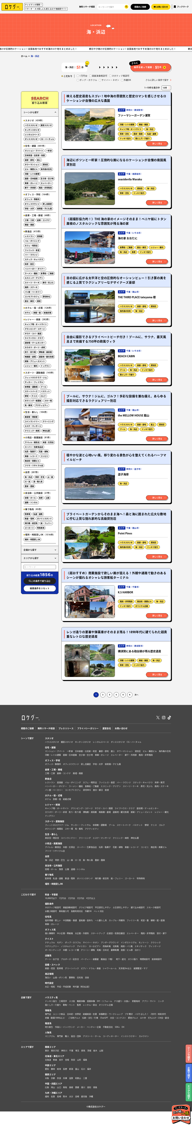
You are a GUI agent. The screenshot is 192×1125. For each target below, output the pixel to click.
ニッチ (161, 1001)
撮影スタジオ (46, 125)
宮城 (67, 1060)
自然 (47, 856)
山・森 (50, 477)
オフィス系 (50, 930)
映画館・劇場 (30, 357)
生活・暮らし (51, 834)
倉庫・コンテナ (43, 220)
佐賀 (53, 1096)
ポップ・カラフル (73, 942)
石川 (83, 1069)
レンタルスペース (32, 135)
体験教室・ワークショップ (111, 1014)
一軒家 (49, 151)
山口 (59, 1087)
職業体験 (81, 1001)
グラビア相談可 (86, 907)
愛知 (47, 1069)
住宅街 (80, 978)
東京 (47, 1051)
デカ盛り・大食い (122, 1001)
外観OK (88, 911)
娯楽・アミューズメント (35, 361)
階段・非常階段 (126, 601)
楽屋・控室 (50, 968)
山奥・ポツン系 (60, 978)
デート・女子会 (52, 959)
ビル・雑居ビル (31, 169)
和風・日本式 (103, 950)
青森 (55, 1060)
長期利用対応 (77, 911)
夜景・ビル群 (127, 950)
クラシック (156, 942)
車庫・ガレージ (31, 183)
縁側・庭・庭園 (158, 920)
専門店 (48, 1014)
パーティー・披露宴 (90, 959)
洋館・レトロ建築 (127, 124)
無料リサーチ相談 (87, 7)
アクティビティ (41, 405)
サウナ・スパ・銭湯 (33, 333)
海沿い (48, 978)
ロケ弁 (143, 1018)
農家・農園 (138, 134)
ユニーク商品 (59, 1014)
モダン (60, 942)
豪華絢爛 (115, 950)
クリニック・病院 (32, 431)
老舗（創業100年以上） (55, 1018)
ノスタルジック (68, 946)
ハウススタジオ (126, 188)
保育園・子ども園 (44, 209)
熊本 (65, 1096)
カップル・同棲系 (117, 920)
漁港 (133, 252)
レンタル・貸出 (90, 1005)
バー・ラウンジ (31, 255)
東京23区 (55, 1051)
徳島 (95, 1087)
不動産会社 (108, 1027)
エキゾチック (141, 946)
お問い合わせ (121, 728)
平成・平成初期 (64, 987)
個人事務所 (50, 933)
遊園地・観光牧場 (46, 357)
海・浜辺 (149, 129)
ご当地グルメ (74, 1018)
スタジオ (49, 738)
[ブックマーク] (111, 112)
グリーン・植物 (88, 950)
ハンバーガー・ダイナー (35, 269)
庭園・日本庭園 (31, 178)
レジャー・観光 (157, 247)
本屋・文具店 (48, 442)
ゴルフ (43, 396)
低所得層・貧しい (53, 920)
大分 (71, 1096)
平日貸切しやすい (103, 907)
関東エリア (50, 1047)
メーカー (81, 1027)
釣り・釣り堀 (30, 352)
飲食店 (48, 779)
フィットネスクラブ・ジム (36, 377)
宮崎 (77, 1096)
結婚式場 (47, 313)
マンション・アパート (34, 151)
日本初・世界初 (74, 1014)
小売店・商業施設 (53, 843)
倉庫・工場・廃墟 (53, 770)
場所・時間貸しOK (32, 539)
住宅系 (48, 917)
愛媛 (77, 1087)
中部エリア (50, 1065)
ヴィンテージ (155, 946)
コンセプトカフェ (32, 296)
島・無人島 (38, 481)
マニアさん (50, 1036)
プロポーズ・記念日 (70, 959)
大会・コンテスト (118, 1018)
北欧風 (116, 946)
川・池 (27, 481)
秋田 (73, 1060)
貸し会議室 (47, 204)
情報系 (48, 1010)
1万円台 (62, 898)
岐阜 (59, 1069)
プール (122, 370)
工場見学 (63, 1001)
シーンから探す (31, 112)
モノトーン (144, 942)
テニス (34, 396)
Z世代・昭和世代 (158, 1014)
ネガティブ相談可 (53, 907)
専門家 (60, 1036)
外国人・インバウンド (65, 1027)
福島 (85, 1060)
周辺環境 (49, 974)
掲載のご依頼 (140, 7)
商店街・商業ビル (144, 601)
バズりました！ (142, 1014)
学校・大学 (29, 209)
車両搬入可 (64, 911)
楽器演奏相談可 (70, 907)
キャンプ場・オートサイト (130, 129)
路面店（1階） (107, 959)
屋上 (152, 424)
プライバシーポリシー (88, 728)
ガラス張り (133, 959)
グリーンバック (72, 968)
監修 (79, 1005)
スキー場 (48, 401)
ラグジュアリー (52, 946)
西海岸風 (107, 946)
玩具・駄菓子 (30, 451)
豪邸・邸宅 (141, 306)
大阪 (47, 1078)
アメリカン (82, 946)
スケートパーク (31, 391)
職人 (67, 1036)
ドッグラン (45, 366)
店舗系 (48, 955)
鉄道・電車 (29, 518)
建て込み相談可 (138, 907)
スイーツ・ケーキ (32, 283)
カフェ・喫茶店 (31, 246)
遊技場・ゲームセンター (35, 343)
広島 (47, 1087)
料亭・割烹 (29, 264)
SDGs (117, 1027)
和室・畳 (145, 920)
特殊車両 (40, 528)
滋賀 (71, 1078)
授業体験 (91, 1001)
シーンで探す (27, 738)
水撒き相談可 (51, 911)
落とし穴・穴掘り (142, 138)
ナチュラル (50, 942)
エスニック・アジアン (34, 278)
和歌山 (78, 1078)
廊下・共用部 (30, 188)
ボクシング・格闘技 (33, 401)
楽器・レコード (31, 456)
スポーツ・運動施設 (54, 821)
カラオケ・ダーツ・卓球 (35, 347)
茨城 (89, 1051)
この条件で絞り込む (41, 581)
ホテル (27, 313)
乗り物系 (49, 875)
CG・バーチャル (47, 139)
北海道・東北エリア (54, 1056)
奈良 (59, 1078)
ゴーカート (29, 528)
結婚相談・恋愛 (90, 1014)
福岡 (47, 1096)
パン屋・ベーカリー (33, 292)
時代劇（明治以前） (82, 987)
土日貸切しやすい (121, 907)
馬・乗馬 (28, 405)
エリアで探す (27, 1047)
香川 (83, 1087)
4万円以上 (90, 898)
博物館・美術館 (45, 352)
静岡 (53, 1069)
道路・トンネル (31, 502)
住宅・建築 (50, 747)
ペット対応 (99, 911)
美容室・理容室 (31, 417)
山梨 (101, 1051)
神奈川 (64, 1051)
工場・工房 (29, 220)
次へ (136, 694)
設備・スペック (52, 965)
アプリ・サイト (149, 1001)
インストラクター (129, 1036)
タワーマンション (32, 164)
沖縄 (91, 1096)
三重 (85, 1078)
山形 (79, 1060)
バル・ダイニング (32, 241)
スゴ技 (72, 1001)
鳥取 (65, 1087)
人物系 (48, 1032)
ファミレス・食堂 (32, 250)
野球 (26, 396)
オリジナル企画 (141, 606)
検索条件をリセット (40, 588)
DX (123, 1027)
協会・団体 (76, 1036)
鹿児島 (84, 1096)
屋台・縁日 (141, 247)
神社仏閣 (46, 431)
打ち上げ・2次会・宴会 (158, 1018)
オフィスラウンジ (32, 204)
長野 (65, 1069)
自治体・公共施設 (53, 866)
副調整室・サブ (141, 968)
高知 (89, 1087)
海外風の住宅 (125, 311)
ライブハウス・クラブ (34, 338)
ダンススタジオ (31, 139)
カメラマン (144, 1036)
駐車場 (27, 514)
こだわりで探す (28, 895)
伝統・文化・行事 (90, 1018)
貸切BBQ (46, 296)
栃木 (95, 1051)
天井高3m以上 (125, 968)
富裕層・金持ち (86, 920)
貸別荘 (139, 188)
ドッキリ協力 (125, 138)
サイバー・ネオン (91, 942)
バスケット (45, 391)
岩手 (61, 1060)
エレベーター (46, 183)
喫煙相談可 (145, 959)
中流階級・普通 (70, 920)
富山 (77, 1069)
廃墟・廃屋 (143, 124)
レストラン (29, 236)
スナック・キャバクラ (34, 259)
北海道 (48, 1060)
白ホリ (138, 950)
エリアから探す (31, 558)
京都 (53, 1078)
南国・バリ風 (127, 946)
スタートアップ (98, 933)
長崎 (59, 1096)
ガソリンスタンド (44, 518)
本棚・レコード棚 (71, 950)
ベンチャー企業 (94, 1027)
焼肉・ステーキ (31, 287)
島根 (71, 1087)
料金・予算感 (51, 895)
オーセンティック (53, 950)
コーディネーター (111, 1036)
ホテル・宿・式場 (53, 795)
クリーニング (48, 421)
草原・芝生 (124, 134)
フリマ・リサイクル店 (34, 465)
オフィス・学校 (52, 760)
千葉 (71, 1051)
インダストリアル (129, 942)
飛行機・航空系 (31, 523)
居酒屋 (40, 236)
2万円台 (71, 898)
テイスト (49, 939)
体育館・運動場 (31, 387)
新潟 (71, 1069)
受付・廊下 (162, 933)
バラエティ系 (51, 997)
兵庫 (65, 1078)
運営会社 (106, 728)
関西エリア (50, 1074)
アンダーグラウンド (110, 942)
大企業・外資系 (82, 933)
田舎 (87, 978)
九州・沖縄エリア (53, 1093)
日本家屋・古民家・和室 (35, 155)
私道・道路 (151, 134)
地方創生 (49, 1027)
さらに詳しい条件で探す (157, 80)
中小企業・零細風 (65, 933)
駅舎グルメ (133, 1018)
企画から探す (30, 550)
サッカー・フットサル (34, 382)
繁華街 (72, 978)
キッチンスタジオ (32, 130)
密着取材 (136, 1001)
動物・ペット (69, 1005)
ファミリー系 (133, 920)
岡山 (53, 1087)
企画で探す (26, 997)
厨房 (39, 301)
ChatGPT (104, 1018)
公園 (47, 498)
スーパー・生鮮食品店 (34, 447)
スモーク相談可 (154, 907)
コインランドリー (32, 421)
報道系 (48, 1023)
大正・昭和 (50, 987)
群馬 (83, 1051)
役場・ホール (30, 498)
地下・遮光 (121, 959)
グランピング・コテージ (35, 329)
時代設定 (49, 983)
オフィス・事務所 (32, 199)
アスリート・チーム (92, 1036)
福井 (89, 1069)
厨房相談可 (157, 959)
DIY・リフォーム (104, 1001)
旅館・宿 (37, 313)
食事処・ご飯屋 (126, 247)
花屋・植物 (43, 451)
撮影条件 (49, 904)
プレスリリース (66, 728)
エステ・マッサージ (33, 426)
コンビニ (44, 456)
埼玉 (77, 1051)
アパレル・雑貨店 (32, 442)
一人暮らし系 (101, 920)
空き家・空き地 (47, 178)
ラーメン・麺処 (31, 273)
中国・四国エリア (53, 1084)
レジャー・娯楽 (52, 805)
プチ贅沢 (129, 1014)
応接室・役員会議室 (116, 933)
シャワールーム (110, 968)
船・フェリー (46, 523)
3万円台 (80, 898)
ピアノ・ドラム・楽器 (91, 968)
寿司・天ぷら (48, 283)
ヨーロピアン (95, 946)
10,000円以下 (51, 898)
